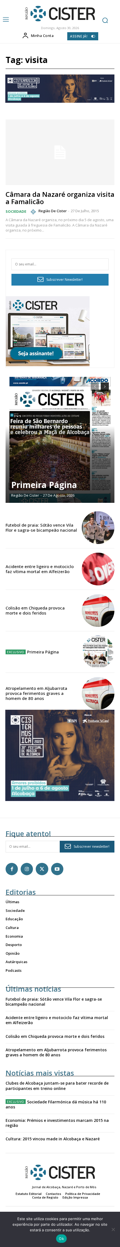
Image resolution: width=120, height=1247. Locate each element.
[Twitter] (42, 869)
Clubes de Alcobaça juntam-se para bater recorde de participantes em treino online (57, 1085)
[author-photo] (34, 211)
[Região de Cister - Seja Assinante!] (48, 364)
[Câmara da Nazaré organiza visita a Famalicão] (60, 152)
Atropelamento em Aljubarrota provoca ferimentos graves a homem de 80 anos (36, 693)
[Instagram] (27, 869)
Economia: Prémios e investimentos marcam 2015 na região (57, 1123)
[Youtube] (57, 869)
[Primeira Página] (60, 440)
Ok (61, 1238)
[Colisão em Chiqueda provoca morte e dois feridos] (98, 610)
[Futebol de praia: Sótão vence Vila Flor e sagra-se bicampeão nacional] (98, 527)
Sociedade (16, 211)
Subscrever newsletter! (91, 846)
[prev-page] (95, 386)
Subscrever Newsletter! (64, 279)
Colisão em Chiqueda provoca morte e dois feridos (35, 610)
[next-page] (105, 386)
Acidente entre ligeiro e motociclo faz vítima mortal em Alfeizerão (40, 569)
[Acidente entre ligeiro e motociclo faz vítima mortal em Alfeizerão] (98, 569)
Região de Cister (53, 210)
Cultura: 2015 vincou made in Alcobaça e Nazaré (53, 1138)
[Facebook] (12, 869)
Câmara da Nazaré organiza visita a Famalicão (60, 198)
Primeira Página (44, 485)
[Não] (113, 1229)
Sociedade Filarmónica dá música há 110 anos (56, 1104)
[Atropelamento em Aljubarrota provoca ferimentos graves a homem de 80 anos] (98, 693)
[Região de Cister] (59, 13)
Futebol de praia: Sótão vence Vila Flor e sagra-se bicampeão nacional (41, 527)
